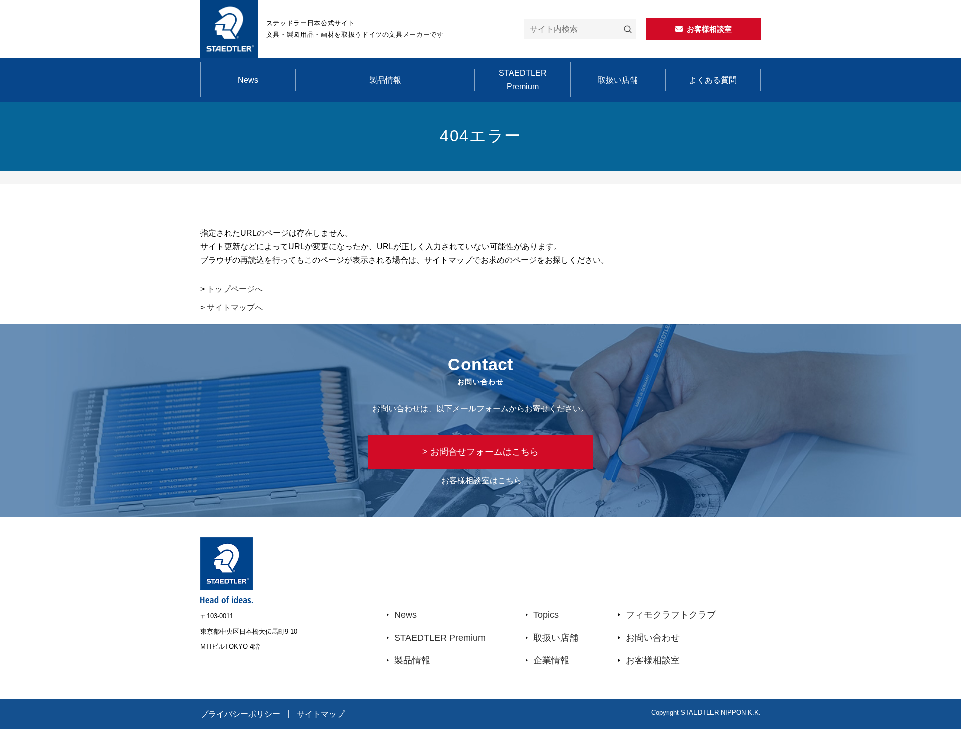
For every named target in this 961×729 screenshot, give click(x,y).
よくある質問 (713, 80)
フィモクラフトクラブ (671, 615)
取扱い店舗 (618, 80)
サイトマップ (321, 714)
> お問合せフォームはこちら (480, 452)
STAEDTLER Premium (523, 80)
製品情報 (385, 80)
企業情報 (551, 660)
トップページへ (235, 289)
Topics (546, 615)
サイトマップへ (235, 307)
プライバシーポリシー (240, 714)
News (248, 80)
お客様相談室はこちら (481, 480)
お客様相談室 (653, 660)
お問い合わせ (653, 638)
